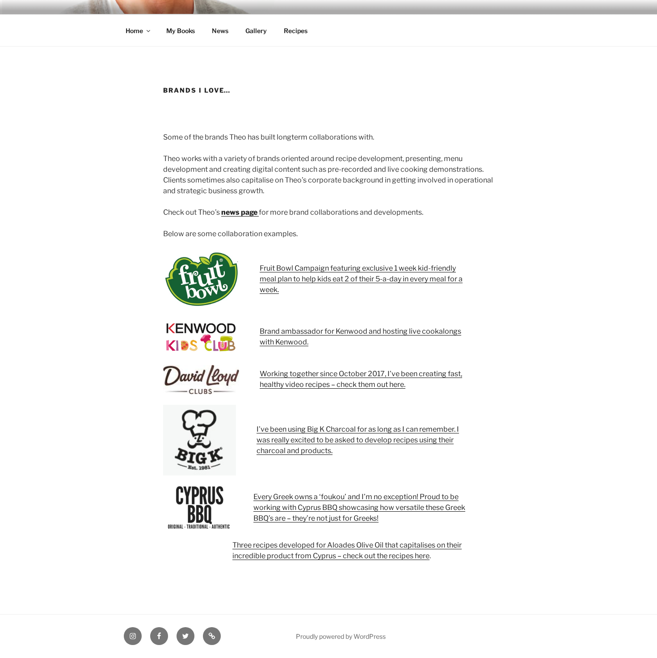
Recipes (295, 30)
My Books (180, 30)
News (220, 30)
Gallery (256, 30)
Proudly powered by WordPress (341, 636)
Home (134, 30)
